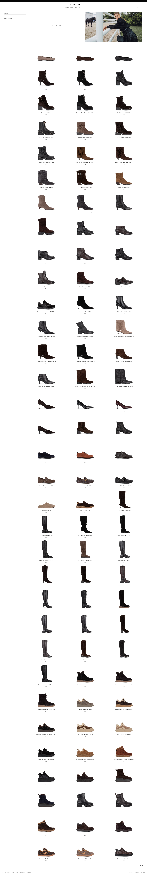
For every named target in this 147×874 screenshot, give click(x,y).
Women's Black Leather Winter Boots (85, 237)
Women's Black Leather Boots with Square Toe (46, 684)
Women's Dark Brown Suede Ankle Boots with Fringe (124, 162)
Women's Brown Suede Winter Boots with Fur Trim (124, 684)
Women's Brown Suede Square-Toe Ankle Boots (124, 361)
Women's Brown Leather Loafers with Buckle (85, 485)
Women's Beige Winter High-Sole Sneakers (124, 734)
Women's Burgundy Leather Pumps (124, 411)
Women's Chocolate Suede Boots (85, 659)
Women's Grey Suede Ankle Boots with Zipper (85, 212)
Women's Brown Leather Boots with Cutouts (85, 261)
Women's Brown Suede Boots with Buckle (85, 187)
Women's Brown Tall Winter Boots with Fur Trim (124, 634)
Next (141, 865)
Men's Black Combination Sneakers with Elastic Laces (46, 311)
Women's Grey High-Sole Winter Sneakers (46, 784)
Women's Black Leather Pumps (85, 411)
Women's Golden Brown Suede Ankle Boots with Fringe (85, 162)
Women (72, 7)
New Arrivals (66, 7)
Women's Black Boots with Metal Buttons (46, 137)
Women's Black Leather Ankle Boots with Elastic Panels (124, 87)
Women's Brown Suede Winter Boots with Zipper (46, 709)
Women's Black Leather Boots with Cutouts (124, 261)
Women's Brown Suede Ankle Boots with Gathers (46, 112)
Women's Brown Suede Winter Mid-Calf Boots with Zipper (46, 237)
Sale (83, 7)
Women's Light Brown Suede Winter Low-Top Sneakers (85, 759)
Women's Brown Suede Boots (46, 585)
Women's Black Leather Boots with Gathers (46, 162)
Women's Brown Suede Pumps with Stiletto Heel (46, 411)
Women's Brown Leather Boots (46, 659)
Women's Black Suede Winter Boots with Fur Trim (85, 684)
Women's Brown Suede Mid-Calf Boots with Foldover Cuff (46, 361)
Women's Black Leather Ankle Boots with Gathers (46, 336)
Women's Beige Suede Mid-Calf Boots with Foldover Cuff (124, 336)
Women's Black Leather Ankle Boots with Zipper (124, 212)
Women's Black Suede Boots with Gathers (85, 535)
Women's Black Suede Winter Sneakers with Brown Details (46, 734)
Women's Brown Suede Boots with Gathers (124, 137)
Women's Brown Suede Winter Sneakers (46, 858)
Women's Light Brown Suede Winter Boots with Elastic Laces (124, 759)
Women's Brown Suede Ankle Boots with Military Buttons (46, 87)
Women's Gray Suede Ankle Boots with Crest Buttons (85, 112)
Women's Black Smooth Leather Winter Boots (46, 634)
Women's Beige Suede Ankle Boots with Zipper (46, 212)
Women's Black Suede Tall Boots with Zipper (124, 535)
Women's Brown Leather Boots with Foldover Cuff (123, 237)
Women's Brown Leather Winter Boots (124, 585)
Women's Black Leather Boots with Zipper (46, 560)
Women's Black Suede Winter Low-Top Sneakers (46, 759)
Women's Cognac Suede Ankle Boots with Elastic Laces (85, 460)
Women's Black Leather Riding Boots (46, 535)
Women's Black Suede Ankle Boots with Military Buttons (85, 87)
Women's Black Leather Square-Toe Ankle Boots (46, 386)
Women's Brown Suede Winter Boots (85, 833)
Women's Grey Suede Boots (124, 659)
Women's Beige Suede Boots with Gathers (85, 137)
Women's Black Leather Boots (85, 634)
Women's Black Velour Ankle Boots (85, 311)
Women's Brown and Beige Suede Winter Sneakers (124, 709)
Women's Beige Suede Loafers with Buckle (46, 485)
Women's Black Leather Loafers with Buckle (124, 485)
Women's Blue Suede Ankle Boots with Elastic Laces (46, 460)
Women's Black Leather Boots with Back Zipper (85, 336)
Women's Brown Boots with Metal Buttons (124, 112)
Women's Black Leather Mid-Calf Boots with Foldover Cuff (124, 386)
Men (76, 7)
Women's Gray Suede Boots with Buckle (46, 187)
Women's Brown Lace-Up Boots (46, 286)
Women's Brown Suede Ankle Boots (85, 286)
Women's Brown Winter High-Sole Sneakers (85, 734)
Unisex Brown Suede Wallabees (85, 510)
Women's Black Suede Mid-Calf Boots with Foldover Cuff (85, 361)
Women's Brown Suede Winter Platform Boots (124, 784)
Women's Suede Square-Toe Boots (124, 187)
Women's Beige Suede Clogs (46, 510)
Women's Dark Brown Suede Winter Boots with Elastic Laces (46, 833)
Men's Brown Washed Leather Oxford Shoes (124, 286)
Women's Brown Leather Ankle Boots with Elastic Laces (124, 460)
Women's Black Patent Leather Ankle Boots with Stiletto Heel (124, 311)
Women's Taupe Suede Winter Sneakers (85, 858)
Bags (80, 7)
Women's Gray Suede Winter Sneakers (85, 709)
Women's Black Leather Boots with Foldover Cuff (46, 261)
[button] (15, 19)
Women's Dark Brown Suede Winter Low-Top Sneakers (85, 784)
